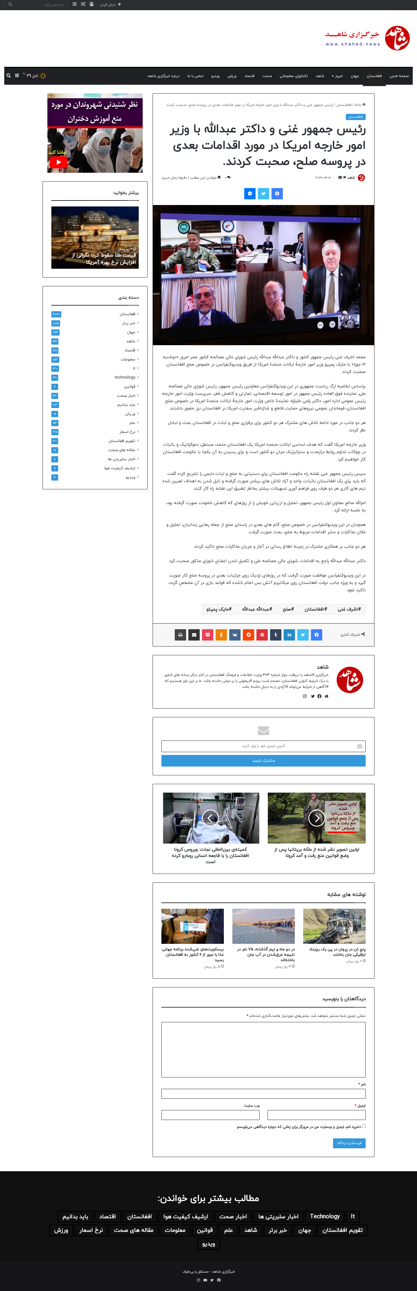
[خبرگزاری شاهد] (367, 38)
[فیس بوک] (318, 696)
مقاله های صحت (121, 450)
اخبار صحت (126, 395)
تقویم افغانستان (122, 441)
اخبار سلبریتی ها (121, 459)
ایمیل (360, 1105)
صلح (287, 609)
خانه (358, 105)
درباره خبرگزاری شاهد (164, 76)
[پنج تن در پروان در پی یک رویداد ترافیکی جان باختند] (334, 926)
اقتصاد (249, 76)
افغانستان (374, 76)
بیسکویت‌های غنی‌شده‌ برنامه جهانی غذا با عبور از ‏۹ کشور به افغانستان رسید (193, 955)
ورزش (232, 76)
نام (362, 1084)
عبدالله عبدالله (255, 609)
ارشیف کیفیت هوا (119, 468)
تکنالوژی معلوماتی (294, 76)
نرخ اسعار (127, 432)
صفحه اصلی (399, 76)
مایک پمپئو (218, 609)
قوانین (129, 387)
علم (132, 423)
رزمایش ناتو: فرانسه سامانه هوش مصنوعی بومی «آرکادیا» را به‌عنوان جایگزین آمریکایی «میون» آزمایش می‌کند (98, 251)
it (134, 368)
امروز (339, 76)
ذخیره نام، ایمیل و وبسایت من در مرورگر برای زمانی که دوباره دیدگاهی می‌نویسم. (298, 1127)
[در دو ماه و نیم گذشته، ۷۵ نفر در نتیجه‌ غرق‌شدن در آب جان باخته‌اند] (263, 926)
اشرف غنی (348, 609)
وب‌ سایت (252, 1105)
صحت (267, 76)
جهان (355, 76)
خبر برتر (128, 323)
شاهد (320, 76)
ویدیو (215, 76)
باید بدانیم (126, 404)
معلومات (128, 359)
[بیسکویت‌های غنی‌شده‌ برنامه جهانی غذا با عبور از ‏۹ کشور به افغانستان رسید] (192, 926)
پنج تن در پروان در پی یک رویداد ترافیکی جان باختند (337, 952)
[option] (95, 237)
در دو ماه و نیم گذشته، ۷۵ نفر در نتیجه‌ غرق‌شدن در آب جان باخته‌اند (266, 955)
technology (124, 378)
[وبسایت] (325, 696)
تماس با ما (195, 76)
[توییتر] (311, 696)
